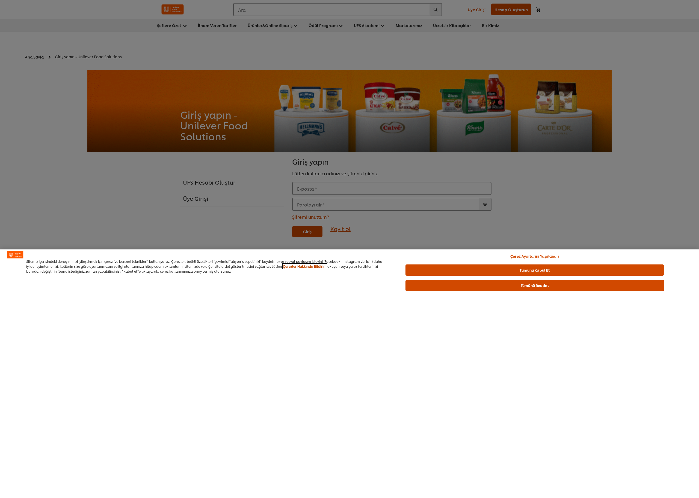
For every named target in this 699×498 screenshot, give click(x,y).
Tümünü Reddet (535, 285)
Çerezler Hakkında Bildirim (305, 266)
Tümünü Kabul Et (535, 269)
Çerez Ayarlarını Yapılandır (534, 256)
